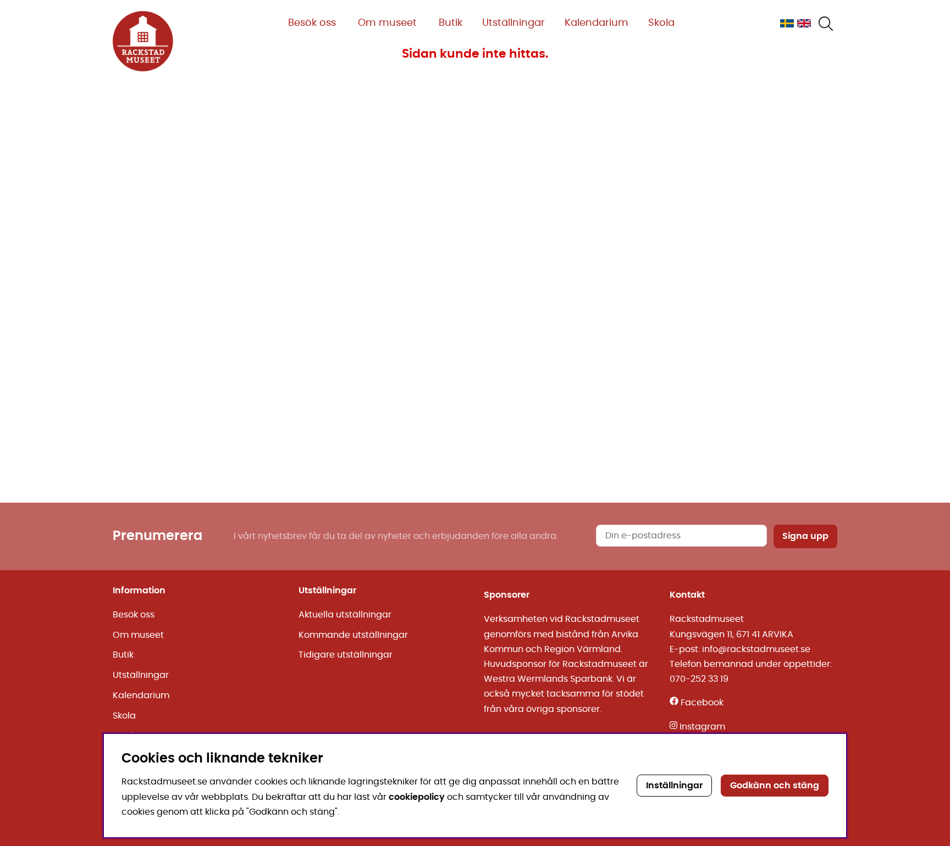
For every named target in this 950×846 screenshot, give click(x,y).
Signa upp (805, 536)
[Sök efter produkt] (825, 23)
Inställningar (674, 785)
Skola (661, 23)
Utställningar (513, 23)
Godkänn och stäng (774, 785)
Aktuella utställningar (345, 614)
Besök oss (312, 23)
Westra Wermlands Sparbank (548, 679)
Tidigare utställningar (346, 654)
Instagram (702, 726)
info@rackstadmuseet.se (756, 649)
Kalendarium (596, 23)
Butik (450, 23)
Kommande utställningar (353, 635)
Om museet (387, 23)
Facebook (702, 702)
